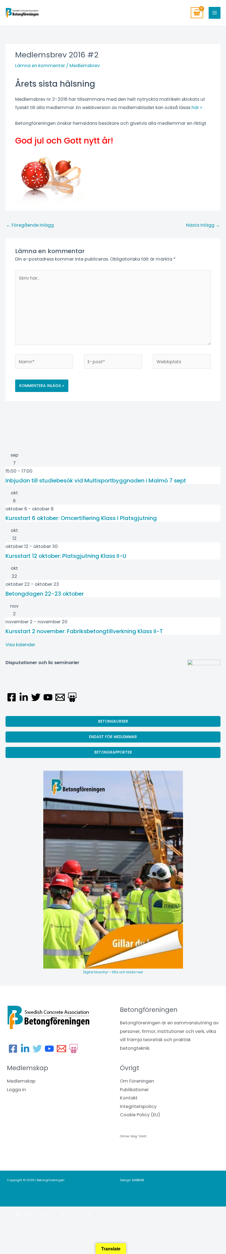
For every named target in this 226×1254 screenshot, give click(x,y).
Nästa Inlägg (203, 225)
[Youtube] (48, 697)
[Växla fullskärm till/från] (34, 1212)
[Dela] (57, 1212)
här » (197, 107)
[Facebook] (12, 697)
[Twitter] (36, 697)
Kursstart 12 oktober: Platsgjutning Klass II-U (66, 556)
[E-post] (60, 697)
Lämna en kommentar (40, 65)
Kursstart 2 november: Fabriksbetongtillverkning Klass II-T (84, 631)
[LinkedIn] (24, 697)
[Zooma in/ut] (11, 1212)
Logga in (16, 1089)
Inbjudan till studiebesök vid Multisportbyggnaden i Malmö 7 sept (96, 480)
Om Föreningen (137, 1081)
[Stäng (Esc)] (80, 1212)
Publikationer (134, 1089)
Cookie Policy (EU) (140, 1115)
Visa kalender (20, 644)
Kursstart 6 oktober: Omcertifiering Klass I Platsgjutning (81, 518)
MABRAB (138, 1180)
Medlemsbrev (84, 65)
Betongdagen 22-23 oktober (45, 594)
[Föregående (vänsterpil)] (11, 1221)
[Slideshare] (72, 697)
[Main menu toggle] (214, 13)
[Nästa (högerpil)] (34, 1221)
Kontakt (129, 1098)
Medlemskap (21, 1081)
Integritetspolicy (138, 1106)
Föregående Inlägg (30, 225)
